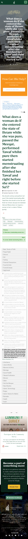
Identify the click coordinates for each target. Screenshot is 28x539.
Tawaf (4, 225)
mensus (20, 223)
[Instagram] (18, 535)
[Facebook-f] (12, 535)
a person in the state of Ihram (12, 219)
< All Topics (6, 101)
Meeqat (10, 221)
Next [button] (16, 413)
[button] (2, 2)
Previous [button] (12, 413)
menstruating (19, 221)
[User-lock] (6, 535)
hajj (4, 221)
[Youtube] (21, 535)
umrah (11, 225)
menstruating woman (9, 223)
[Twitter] (9, 535)
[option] (14, 434)
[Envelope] (15, 535)
